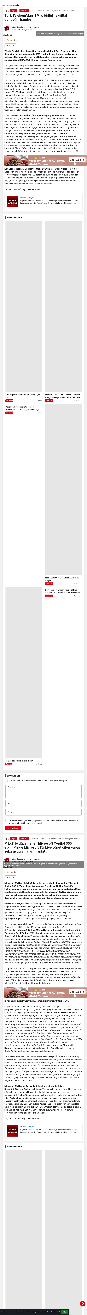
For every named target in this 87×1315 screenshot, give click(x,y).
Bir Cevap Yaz (13, 776)
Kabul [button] (64, 1312)
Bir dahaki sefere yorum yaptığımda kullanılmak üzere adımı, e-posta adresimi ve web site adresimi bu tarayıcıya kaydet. (44, 822)
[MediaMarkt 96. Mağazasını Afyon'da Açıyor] (63, 494)
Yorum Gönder (13, 828)
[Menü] (3, 4)
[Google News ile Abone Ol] (12, 40)
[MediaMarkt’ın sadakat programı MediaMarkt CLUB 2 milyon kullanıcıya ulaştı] (23, 494)
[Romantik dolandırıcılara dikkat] (23, 676)
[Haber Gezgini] (13, 5)
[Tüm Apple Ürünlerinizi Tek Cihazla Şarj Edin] (23, 311)
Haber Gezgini (17, 27)
